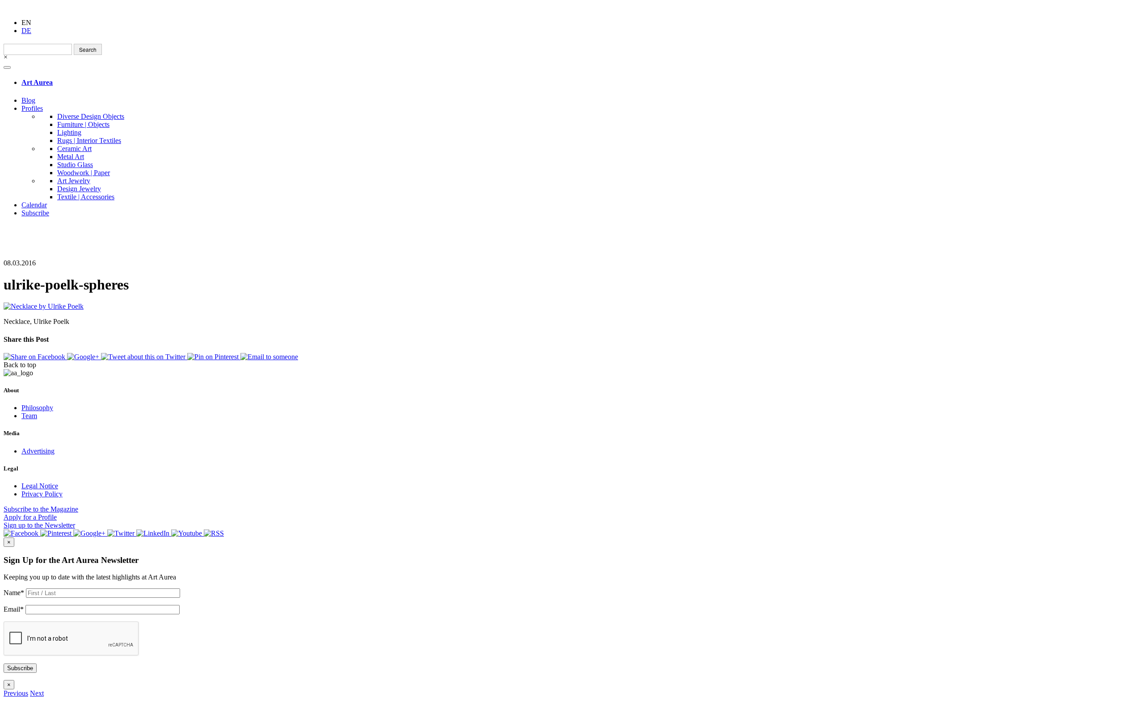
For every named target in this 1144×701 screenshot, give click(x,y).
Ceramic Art (74, 148)
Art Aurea (37, 82)
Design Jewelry (79, 189)
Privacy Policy (42, 494)
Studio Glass (75, 164)
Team (29, 416)
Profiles (32, 108)
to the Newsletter (39, 525)
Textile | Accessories (85, 197)
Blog (28, 100)
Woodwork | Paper (83, 172)
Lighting (69, 132)
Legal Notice (39, 486)
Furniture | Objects (83, 124)
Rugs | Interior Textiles (89, 140)
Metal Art (70, 156)
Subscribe (35, 213)
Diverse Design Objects (90, 116)
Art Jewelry (73, 181)
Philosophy (37, 407)
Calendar (34, 205)
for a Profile (30, 517)
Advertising (38, 451)
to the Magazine (41, 509)
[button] (16, 693)
